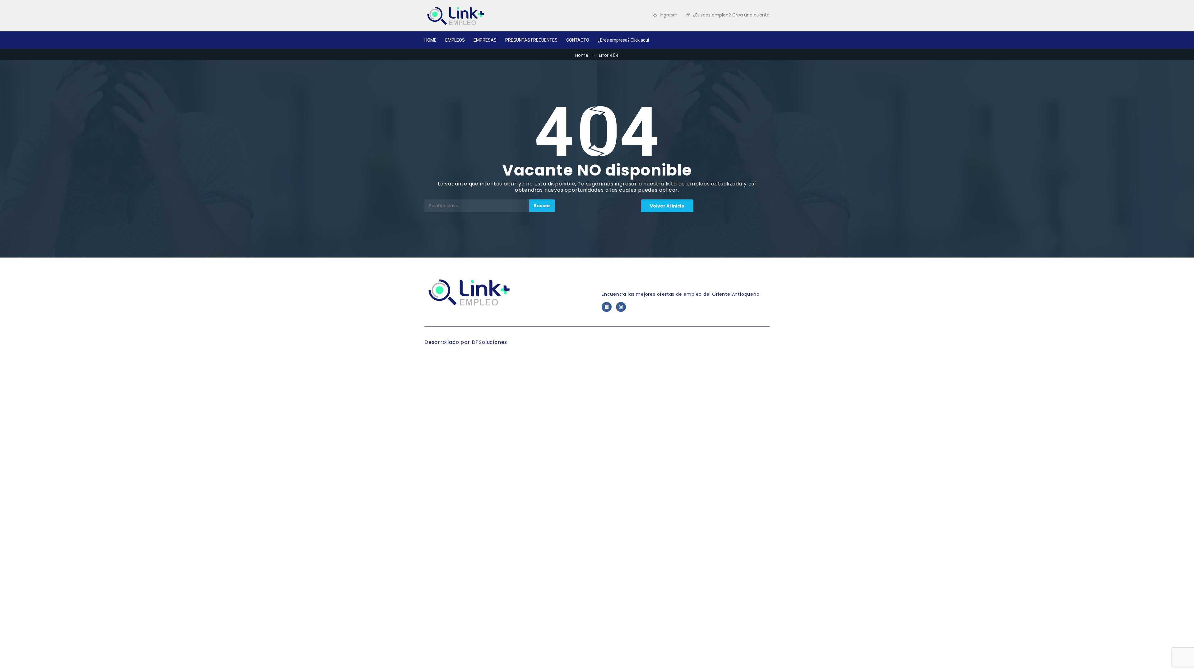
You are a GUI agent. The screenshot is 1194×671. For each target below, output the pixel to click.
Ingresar (668, 15)
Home (581, 55)
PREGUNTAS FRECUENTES (531, 40)
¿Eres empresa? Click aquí (623, 40)
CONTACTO (577, 40)
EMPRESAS (485, 40)
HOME (430, 40)
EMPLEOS (455, 40)
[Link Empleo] (484, 15)
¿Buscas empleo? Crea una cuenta (731, 15)
